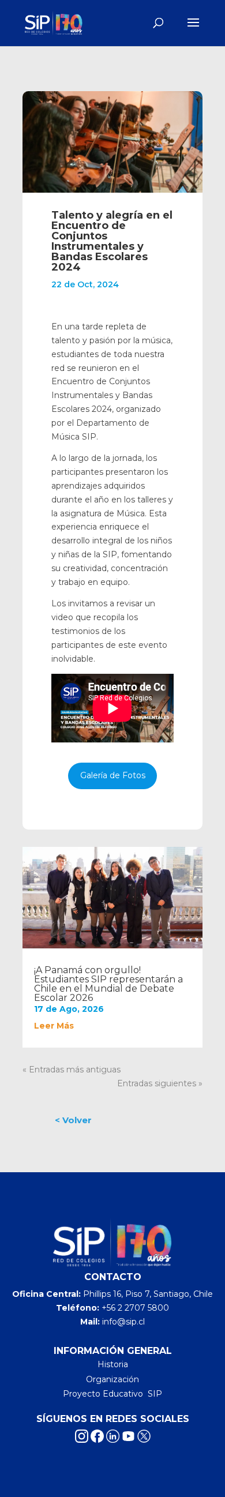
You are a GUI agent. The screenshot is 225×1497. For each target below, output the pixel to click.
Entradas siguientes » (159, 1083)
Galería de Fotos (112, 775)
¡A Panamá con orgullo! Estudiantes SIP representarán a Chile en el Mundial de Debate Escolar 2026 (108, 984)
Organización (112, 1379)
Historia (112, 1364)
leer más (54, 1025)
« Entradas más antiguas (71, 1069)
